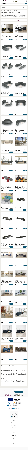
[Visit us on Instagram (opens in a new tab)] (14, 420)
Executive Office (14, 427)
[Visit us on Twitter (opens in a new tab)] (17, 420)
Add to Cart (11, 39)
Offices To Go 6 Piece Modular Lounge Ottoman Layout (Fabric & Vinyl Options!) (7, 187)
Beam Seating (12, 376)
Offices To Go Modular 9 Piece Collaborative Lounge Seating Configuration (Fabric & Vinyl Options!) (7, 207)
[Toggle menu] (1, 1)
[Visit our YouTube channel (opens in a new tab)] (13, 420)
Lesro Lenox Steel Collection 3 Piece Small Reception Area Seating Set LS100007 (20, 301)
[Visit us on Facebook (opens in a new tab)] (10, 420)
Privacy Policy (14, 441)
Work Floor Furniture (14, 425)
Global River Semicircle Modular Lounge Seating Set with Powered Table (20, 131)
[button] (14, 7)
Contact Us (14, 445)
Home (1, 10)
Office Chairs (5, 10)
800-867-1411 (15, 1)
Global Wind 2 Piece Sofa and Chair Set (7, 168)
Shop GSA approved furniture (17, 400)
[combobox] (13, 3)
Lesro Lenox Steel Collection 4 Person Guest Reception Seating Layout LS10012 (20, 282)
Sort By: (10, 20)
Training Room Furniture (14, 430)
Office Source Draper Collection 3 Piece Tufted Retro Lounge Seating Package (6, 37)
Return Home (2, 378)
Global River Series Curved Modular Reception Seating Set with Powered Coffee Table (20, 112)
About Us (14, 443)
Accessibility (14, 436)
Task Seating (14, 432)
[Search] (26, 3)
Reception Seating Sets (14, 10)
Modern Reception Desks (18, 376)
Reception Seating (9, 10)
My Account (14, 438)
